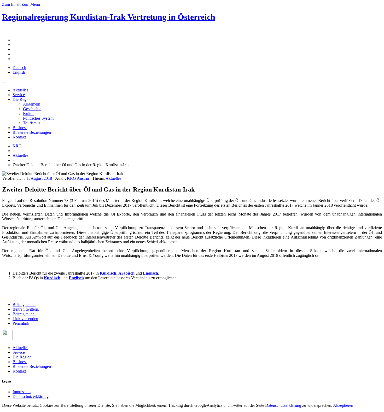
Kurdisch (108, 273)
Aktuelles (20, 90)
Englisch (76, 278)
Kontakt (19, 137)
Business (20, 127)
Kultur (28, 113)
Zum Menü (30, 4)
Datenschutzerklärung (31, 396)
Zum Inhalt (11, 4)
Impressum (22, 392)
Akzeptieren (343, 405)
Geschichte (32, 109)
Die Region (22, 99)
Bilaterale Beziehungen (32, 132)
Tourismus (31, 123)
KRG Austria (78, 178)
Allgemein (31, 104)
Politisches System (38, 118)
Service (19, 94)
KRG (17, 146)
